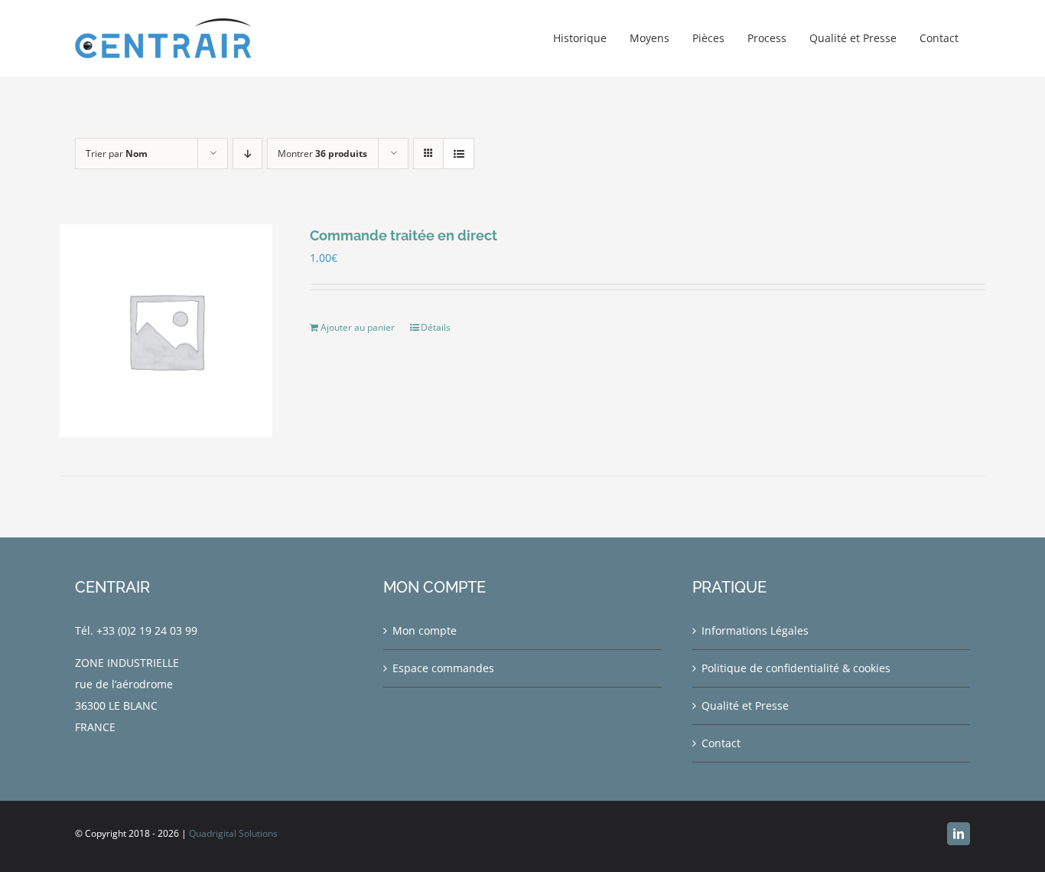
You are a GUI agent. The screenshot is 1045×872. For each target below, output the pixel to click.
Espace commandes (443, 668)
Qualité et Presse (745, 705)
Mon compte (424, 630)
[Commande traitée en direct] (166, 330)
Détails (436, 327)
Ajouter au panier (358, 327)
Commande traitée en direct (403, 235)
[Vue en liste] (459, 153)
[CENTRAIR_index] (163, 23)
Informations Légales (755, 630)
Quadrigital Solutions (233, 833)
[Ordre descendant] (247, 153)
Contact (721, 743)
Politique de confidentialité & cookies (796, 668)
